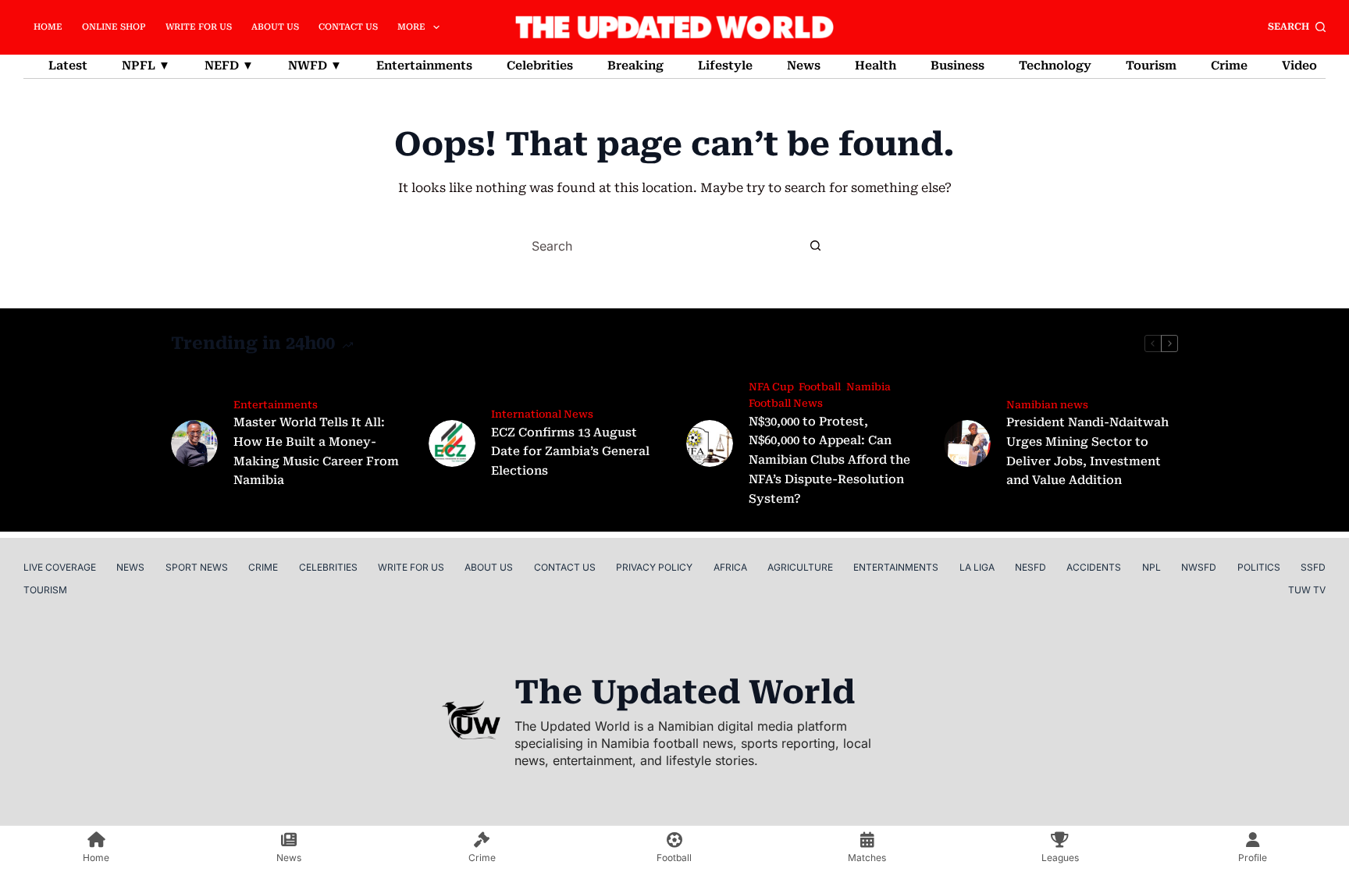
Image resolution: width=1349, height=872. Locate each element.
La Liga (977, 567)
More (411, 27)
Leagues (1060, 857)
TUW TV (1307, 590)
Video (1299, 66)
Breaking (635, 66)
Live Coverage (59, 567)
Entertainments (424, 66)
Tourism (1151, 66)
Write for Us (199, 27)
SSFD (1313, 567)
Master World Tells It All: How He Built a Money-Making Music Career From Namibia (316, 451)
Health (875, 66)
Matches (867, 857)
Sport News (197, 567)
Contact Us (348, 27)
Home (48, 27)
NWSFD (1198, 567)
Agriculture (800, 567)
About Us (275, 27)
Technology (1055, 66)
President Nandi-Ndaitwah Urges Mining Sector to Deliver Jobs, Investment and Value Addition (1087, 451)
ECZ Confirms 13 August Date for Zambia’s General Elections (570, 452)
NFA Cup (771, 387)
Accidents (1093, 567)
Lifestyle (725, 66)
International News (542, 414)
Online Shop (114, 27)
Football (820, 387)
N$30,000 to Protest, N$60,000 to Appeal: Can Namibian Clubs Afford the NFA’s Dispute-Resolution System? (829, 460)
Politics (1258, 567)
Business (957, 66)
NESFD (1030, 567)
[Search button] (815, 246)
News (803, 66)
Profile (1252, 857)
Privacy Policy (654, 567)
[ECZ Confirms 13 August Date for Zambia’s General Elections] (452, 443)
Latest (67, 66)
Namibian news (1047, 405)
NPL (1151, 567)
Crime (1229, 66)
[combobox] (660, 246)
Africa (730, 567)
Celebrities (540, 66)
